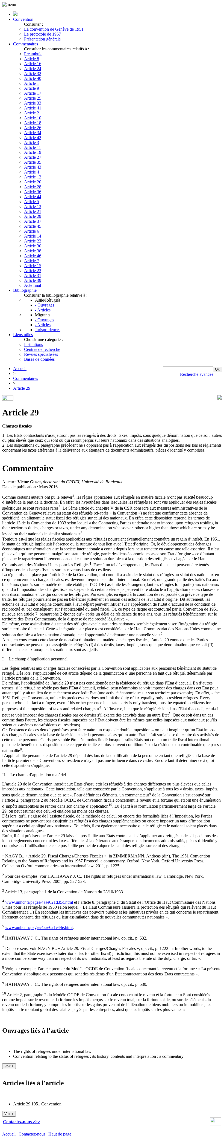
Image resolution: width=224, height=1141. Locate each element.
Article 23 (32, 270)
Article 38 (32, 251)
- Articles (43, 310)
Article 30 (32, 246)
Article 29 (32, 216)
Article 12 (32, 177)
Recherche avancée (196, 374)
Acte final (32, 285)
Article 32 (32, 73)
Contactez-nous (32, 1134)
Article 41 (32, 108)
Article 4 (31, 172)
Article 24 (32, 68)
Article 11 (32, 147)
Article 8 (31, 58)
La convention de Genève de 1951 (54, 29)
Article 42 (32, 137)
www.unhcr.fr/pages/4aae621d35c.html (39, 902)
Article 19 (32, 152)
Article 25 (32, 98)
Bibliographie (25, 290)
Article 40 (32, 78)
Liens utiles (23, 334)
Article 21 (32, 211)
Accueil (19, 368)
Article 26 (32, 127)
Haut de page (59, 1134)
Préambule (33, 53)
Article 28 (32, 186)
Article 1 (31, 83)
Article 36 (32, 191)
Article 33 (32, 103)
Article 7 (31, 260)
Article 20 (32, 182)
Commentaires (25, 44)
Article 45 (32, 226)
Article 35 (32, 162)
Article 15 (32, 265)
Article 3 (31, 142)
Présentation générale (42, 39)
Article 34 (32, 132)
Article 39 (32, 280)
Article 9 (31, 88)
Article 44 (32, 196)
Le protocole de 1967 (42, 34)
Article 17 (32, 93)
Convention (23, 19)
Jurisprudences (47, 329)
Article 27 (32, 157)
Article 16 (32, 63)
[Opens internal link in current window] (215, 1124)
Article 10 (32, 117)
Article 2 (31, 113)
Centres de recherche (42, 349)
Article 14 (32, 236)
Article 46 (32, 255)
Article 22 (32, 241)
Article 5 (31, 201)
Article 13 (32, 206)
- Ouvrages (44, 305)
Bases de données (39, 359)
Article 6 (31, 231)
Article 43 (32, 167)
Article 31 (32, 275)
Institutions (33, 344)
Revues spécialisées (41, 354)
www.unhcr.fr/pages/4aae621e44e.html (39, 927)
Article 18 (32, 122)
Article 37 (32, 221)
